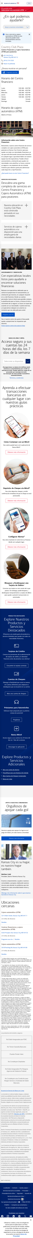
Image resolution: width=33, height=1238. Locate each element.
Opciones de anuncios (14, 1199)
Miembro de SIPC (19, 1114)
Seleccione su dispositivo (13, 361)
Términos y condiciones (17, 378)
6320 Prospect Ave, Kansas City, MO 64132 (14, 933)
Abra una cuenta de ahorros (11, 770)
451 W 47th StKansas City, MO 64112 (11, 56)
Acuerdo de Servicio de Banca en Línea (12, 1090)
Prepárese (16, 720)
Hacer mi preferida (9, 63)
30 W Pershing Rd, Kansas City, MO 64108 (14, 947)
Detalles (4, 922)
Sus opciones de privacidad (9, 1202)
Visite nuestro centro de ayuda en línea (13, 326)
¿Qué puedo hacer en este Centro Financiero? (15, 173)
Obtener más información (16, 452)
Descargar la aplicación (16, 747)
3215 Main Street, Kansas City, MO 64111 (14, 915)
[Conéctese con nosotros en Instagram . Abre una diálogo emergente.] (8, 1216)
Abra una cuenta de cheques (16, 694)
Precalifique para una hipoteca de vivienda (15, 773)
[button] (2, 3)
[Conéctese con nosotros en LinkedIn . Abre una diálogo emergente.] (14, 1216)
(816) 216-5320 (9, 60)
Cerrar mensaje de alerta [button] (29, 34)
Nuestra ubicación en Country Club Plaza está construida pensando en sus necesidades (16, 205)
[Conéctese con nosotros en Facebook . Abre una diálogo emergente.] (2, 1216)
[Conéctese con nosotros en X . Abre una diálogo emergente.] (25, 1216)
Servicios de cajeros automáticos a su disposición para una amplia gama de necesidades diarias (16, 227)
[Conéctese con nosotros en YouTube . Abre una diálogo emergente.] (31, 1216)
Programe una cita (9, 72)
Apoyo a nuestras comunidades (14, 27)
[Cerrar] (31, 1220)
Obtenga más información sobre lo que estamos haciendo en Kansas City (16, 894)
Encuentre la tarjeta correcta (16, 666)
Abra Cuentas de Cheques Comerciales (14, 776)
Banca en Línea (7, 779)
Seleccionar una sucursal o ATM (12, 10)
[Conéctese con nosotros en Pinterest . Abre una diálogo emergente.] (19, 1216)
